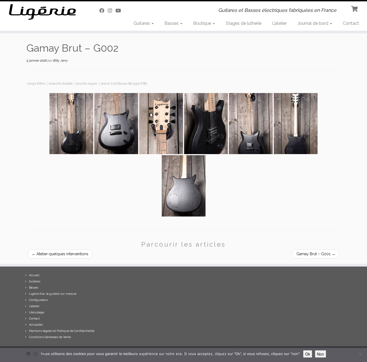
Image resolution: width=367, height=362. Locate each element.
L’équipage (36, 312)
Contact (351, 23)
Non (320, 354)
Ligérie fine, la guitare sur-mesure (52, 294)
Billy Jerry (60, 60)
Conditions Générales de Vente (50, 337)
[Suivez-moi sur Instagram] (112, 10)
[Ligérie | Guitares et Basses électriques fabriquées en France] (42, 12)
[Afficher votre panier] (355, 8)
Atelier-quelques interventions (60, 254)
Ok (307, 354)
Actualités (36, 324)
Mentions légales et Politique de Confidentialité (61, 331)
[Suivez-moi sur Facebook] (103, 10)
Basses (172, 23)
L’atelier (279, 23)
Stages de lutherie (243, 23)
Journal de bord (313, 23)
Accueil (34, 275)
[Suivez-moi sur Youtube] (120, 10)
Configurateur (38, 300)
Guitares (142, 23)
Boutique (202, 23)
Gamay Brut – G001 (315, 254)
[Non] (360, 354)
